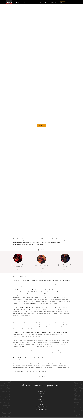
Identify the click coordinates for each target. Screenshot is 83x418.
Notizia (46, 2)
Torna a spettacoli (11, 235)
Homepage (17, 2)
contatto (53, 2)
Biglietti (41, 125)
